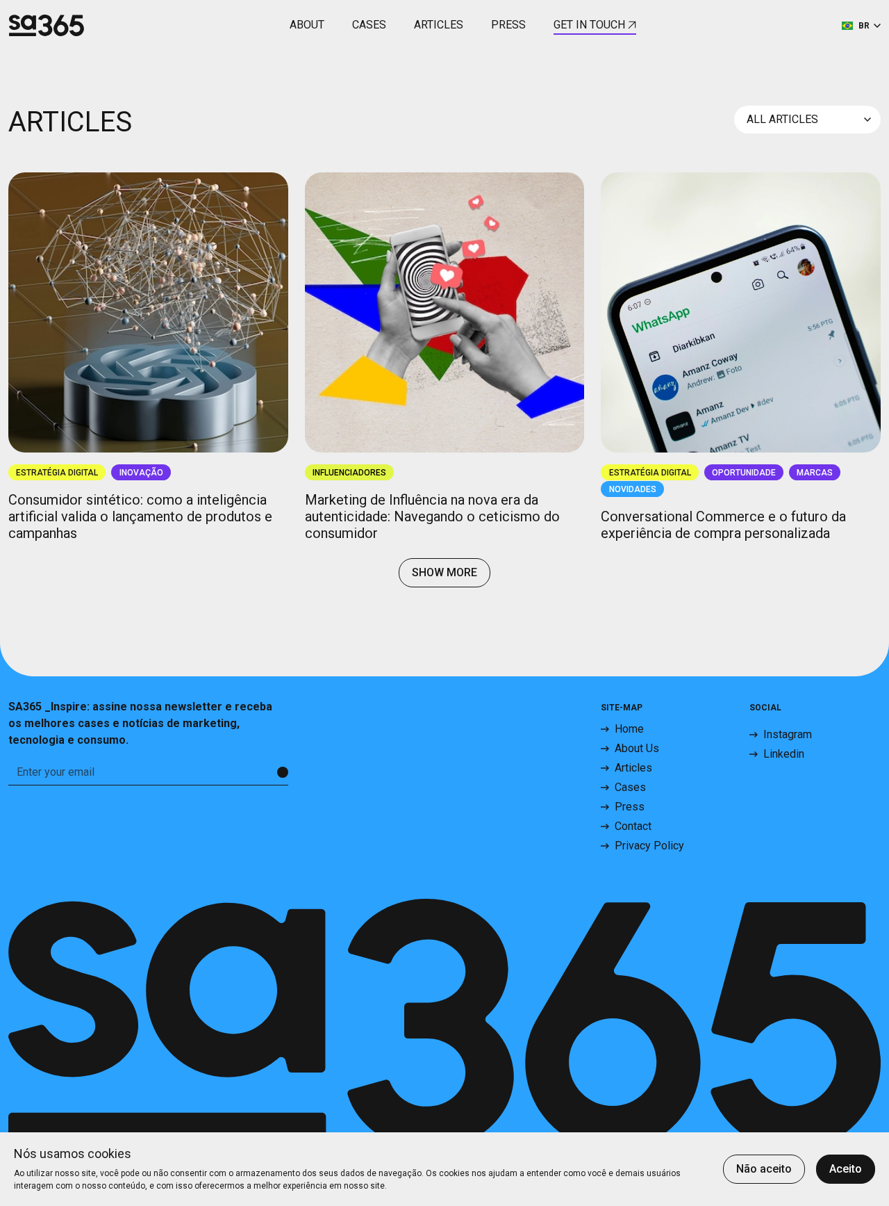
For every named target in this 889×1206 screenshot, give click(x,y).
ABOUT (307, 24)
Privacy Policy (649, 845)
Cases (630, 787)
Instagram (787, 734)
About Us (637, 748)
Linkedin (783, 753)
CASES (369, 24)
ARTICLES (438, 24)
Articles (633, 767)
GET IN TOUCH (589, 24)
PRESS (508, 24)
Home (629, 728)
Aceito (845, 1168)
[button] (861, 24)
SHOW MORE (444, 572)
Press (630, 806)
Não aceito (764, 1168)
